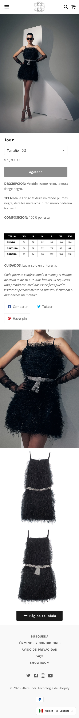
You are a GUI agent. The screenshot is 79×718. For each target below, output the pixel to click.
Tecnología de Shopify (54, 688)
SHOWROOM (40, 663)
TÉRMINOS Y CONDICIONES (39, 643)
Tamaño (13, 150)
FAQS (39, 656)
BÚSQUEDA (39, 636)
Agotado (35, 172)
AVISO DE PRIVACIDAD (39, 649)
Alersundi (29, 688)
